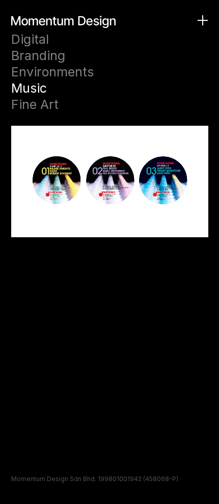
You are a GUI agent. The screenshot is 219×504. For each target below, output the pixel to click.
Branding (38, 55)
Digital (30, 39)
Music (29, 88)
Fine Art (35, 104)
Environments (52, 71)
